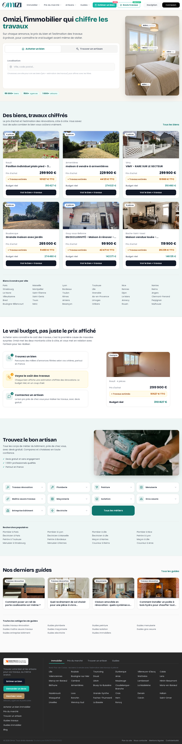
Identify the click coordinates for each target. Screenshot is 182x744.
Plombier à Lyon (55, 531)
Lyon (64, 285)
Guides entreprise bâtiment (16, 632)
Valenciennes (55, 676)
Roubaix (75, 671)
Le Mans (126, 296)
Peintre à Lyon (144, 535)
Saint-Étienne (39, 292)
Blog (5, 729)
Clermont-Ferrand (161, 296)
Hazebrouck (55, 693)
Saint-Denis (38, 296)
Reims (155, 289)
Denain (141, 693)
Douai (96, 676)
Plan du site (127, 740)
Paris (5, 285)
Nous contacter (140, 740)
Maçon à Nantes (100, 539)
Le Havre (7, 292)
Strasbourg (8, 289)
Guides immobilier (12, 725)
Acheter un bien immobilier (16, 706)
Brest (5, 300)
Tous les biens (171, 124)
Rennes (125, 289)
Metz (35, 303)
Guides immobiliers (101, 632)
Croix (117, 693)
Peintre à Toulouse (12, 539)
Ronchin (75, 697)
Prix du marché (51, 5)
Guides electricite (56, 632)
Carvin (141, 697)
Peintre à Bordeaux (56, 539)
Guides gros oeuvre (146, 629)
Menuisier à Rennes (57, 543)
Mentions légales (156, 740)
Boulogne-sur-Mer (80, 676)
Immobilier (32, 5)
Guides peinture (100, 625)
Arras (117, 676)
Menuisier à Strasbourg (14, 543)
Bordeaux (67, 289)
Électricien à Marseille (58, 535)
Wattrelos (142, 676)
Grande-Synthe (101, 693)
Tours (35, 300)
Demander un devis (16, 688)
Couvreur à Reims (101, 543)
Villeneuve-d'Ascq (146, 671)
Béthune (53, 685)
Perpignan (157, 300)
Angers (155, 292)
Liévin (96, 680)
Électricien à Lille (100, 535)
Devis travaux (131, 4)
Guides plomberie (56, 625)
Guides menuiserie (146, 625)
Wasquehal (54, 697)
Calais (163, 671)
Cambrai (75, 680)
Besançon (67, 303)
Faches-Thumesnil (102, 697)
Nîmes (65, 296)
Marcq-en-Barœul (58, 680)
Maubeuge (120, 680)
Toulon (65, 292)
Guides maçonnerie (57, 629)
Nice (124, 285)
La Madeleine (144, 685)
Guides (84, 5)
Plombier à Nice (144, 531)
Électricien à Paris (11, 535)
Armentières (77, 685)
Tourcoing (98, 671)
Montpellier (38, 289)
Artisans (70, 5)
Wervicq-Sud (77, 702)
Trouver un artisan (91, 48)
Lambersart (143, 680)
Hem (117, 697)
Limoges (96, 300)
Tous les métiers (113, 510)
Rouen (125, 303)
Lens (162, 676)
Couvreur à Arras (145, 543)
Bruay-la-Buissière (102, 685)
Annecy (125, 300)
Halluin (163, 693)
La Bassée (98, 702)
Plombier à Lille (99, 531)
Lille (94, 289)
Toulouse (96, 285)
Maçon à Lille (143, 539)
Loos (73, 693)
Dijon (124, 292)
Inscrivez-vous (14, 696)
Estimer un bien (107, 4)
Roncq (118, 702)
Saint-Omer (166, 697)
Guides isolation (100, 629)
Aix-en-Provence (100, 296)
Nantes (155, 285)
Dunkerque (120, 671)
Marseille (37, 285)
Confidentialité (172, 740)
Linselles (53, 702)
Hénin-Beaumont (168, 680)
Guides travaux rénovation (16, 625)
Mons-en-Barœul (168, 685)
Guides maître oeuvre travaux (18, 629)
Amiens (66, 300)
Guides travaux (10, 720)
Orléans (96, 303)
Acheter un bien (35, 48)
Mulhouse (156, 303)
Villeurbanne (9, 296)
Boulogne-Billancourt (13, 303)
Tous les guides (170, 571)
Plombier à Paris (10, 531)
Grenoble (96, 292)
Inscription (152, 5)
